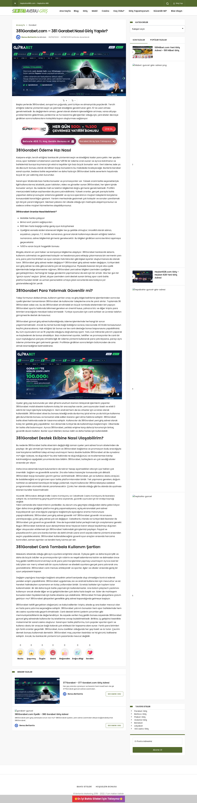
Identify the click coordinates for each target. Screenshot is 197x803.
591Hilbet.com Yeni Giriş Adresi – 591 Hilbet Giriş (167, 49)
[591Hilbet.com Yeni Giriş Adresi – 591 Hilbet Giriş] (143, 52)
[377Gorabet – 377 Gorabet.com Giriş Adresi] (37, 691)
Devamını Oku (114, 694)
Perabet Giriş (140, 711)
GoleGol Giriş (140, 719)
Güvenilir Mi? (160, 11)
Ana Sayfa (65, 11)
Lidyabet (138, 725)
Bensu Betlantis (29, 37)
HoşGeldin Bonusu (106, 786)
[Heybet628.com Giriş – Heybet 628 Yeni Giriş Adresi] (143, 277)
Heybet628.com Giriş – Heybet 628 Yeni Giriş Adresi (167, 275)
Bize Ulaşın (176, 11)
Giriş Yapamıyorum (139, 11)
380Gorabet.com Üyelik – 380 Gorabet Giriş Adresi (41, 714)
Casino (105, 11)
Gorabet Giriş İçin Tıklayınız (95, 141)
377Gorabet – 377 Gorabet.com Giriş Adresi (86, 682)
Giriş (85, 11)
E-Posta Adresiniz (143, 741)
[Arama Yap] (167, 3)
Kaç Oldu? (119, 11)
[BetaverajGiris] (30, 11)
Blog (76, 11)
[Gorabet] (69, 128)
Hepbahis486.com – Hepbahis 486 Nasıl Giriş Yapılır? (41, 3)
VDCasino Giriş (141, 728)
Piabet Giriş (140, 717)
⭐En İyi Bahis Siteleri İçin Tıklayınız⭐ (98, 799)
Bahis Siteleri (84, 786)
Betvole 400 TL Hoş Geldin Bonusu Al (46, 141)
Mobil (94, 11)
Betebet (138, 722)
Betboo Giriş (140, 714)
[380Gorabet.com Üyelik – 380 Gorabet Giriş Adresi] (37, 710)
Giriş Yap (179, 3)
